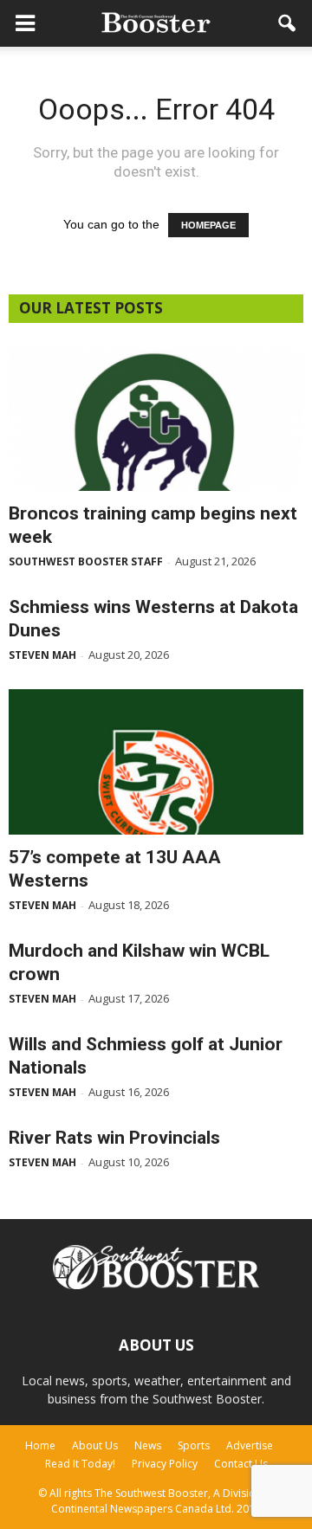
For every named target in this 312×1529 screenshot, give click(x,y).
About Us (95, 1445)
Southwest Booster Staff (86, 561)
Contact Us (241, 1463)
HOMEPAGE (208, 225)
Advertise (249, 1445)
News (147, 1445)
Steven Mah (42, 655)
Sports (194, 1445)
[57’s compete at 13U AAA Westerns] (156, 762)
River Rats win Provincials (114, 1137)
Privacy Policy (165, 1463)
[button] (287, 23)
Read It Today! (80, 1463)
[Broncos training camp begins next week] (156, 418)
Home (40, 1445)
